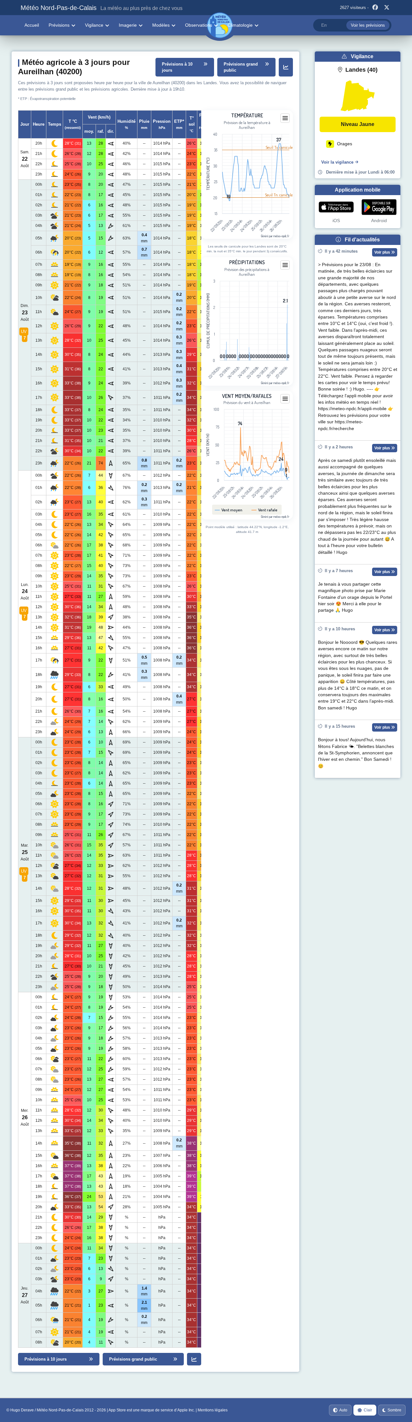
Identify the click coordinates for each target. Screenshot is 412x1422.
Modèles (161, 25)
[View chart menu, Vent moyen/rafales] (285, 398)
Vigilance (94, 25)
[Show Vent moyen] (228, 509)
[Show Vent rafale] (264, 509)
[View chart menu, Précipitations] (285, 265)
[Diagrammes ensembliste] (286, 67)
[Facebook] (375, 8)
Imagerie (128, 25)
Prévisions (59, 25)
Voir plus (382, 252)
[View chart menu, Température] (285, 118)
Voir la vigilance (337, 162)
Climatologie (240, 25)
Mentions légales (213, 1410)
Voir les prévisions (368, 25)
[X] (386, 8)
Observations (198, 25)
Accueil (31, 25)
